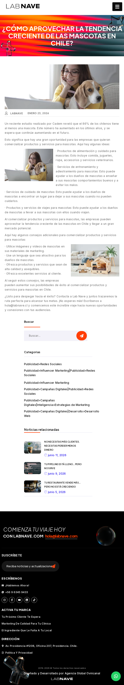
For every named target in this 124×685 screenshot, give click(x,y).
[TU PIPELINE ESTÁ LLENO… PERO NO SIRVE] (32, 468)
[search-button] (81, 335)
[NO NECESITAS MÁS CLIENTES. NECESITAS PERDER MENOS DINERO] (32, 447)
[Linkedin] (27, 600)
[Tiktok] (34, 600)
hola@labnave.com (61, 535)
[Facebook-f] (12, 600)
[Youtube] (19, 600)
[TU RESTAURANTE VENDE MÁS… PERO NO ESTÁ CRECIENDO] (32, 486)
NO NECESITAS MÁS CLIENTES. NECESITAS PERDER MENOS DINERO (62, 445)
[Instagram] (4, 600)
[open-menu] (117, 6)
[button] (116, 676)
